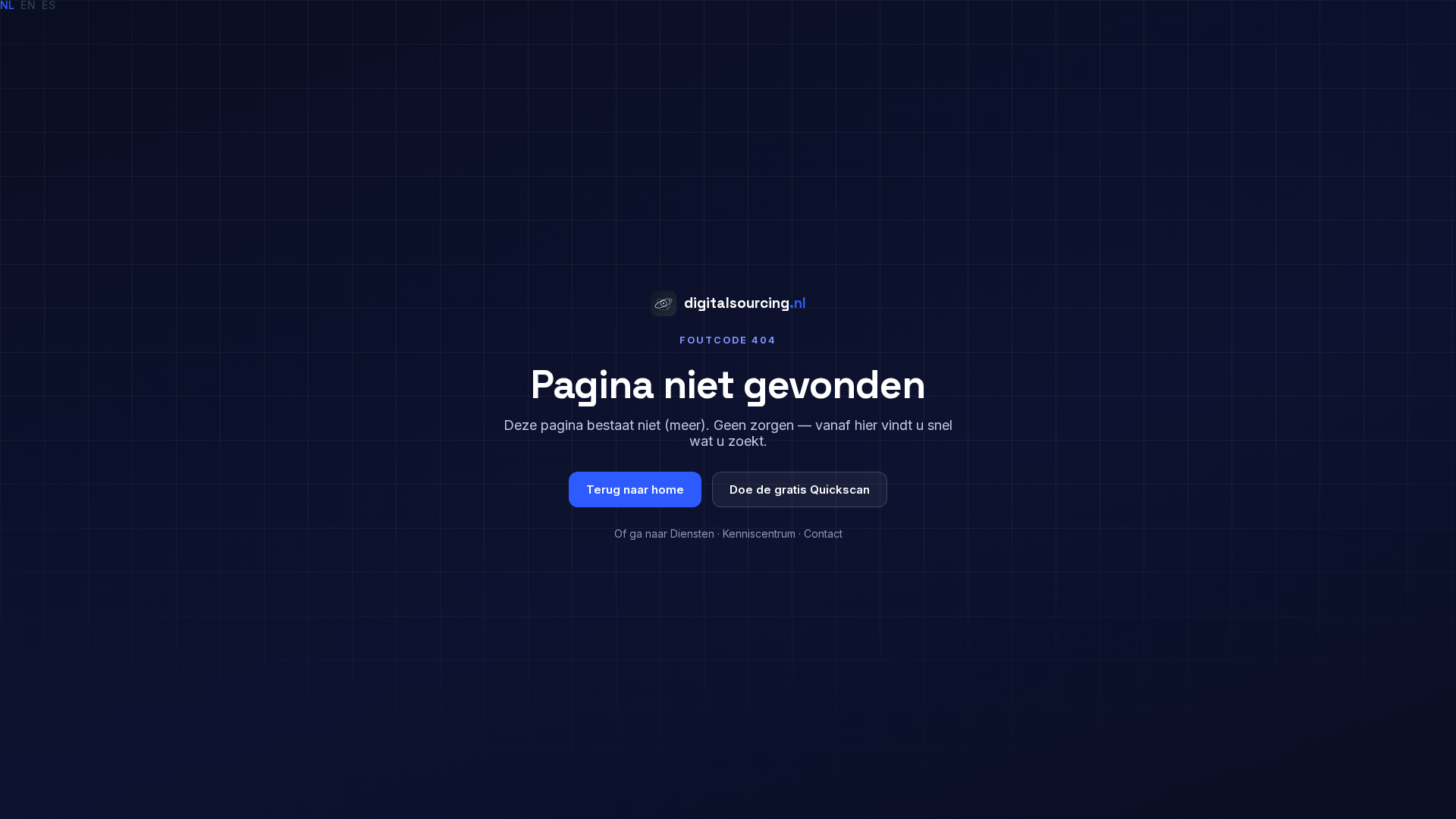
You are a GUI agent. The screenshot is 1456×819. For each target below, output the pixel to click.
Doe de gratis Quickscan (800, 489)
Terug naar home (635, 489)
